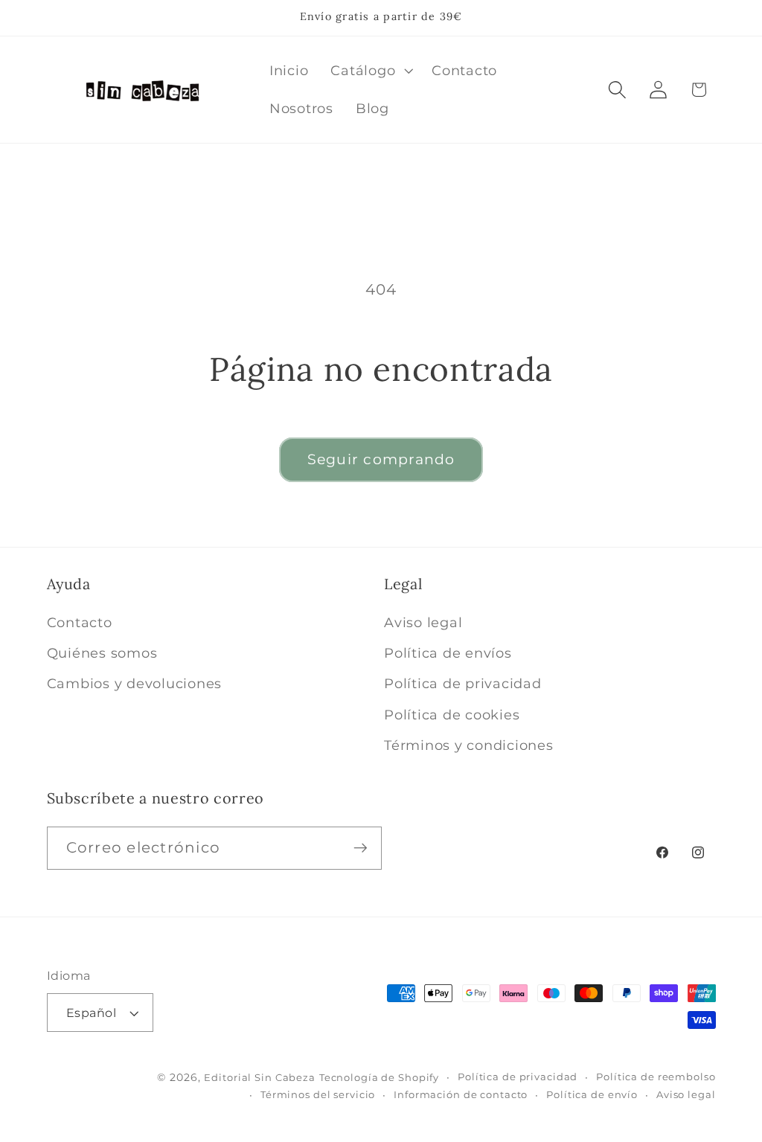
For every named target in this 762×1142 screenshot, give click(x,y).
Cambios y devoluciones (134, 683)
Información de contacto (461, 1094)
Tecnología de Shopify (379, 1077)
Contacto (79, 622)
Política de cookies (451, 714)
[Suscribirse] (360, 848)
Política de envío (592, 1094)
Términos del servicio (317, 1094)
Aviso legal (423, 622)
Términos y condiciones (469, 745)
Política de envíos (448, 653)
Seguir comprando (381, 459)
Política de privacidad (463, 683)
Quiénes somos (102, 653)
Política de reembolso (655, 1076)
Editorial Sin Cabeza (260, 1077)
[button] (369, 70)
